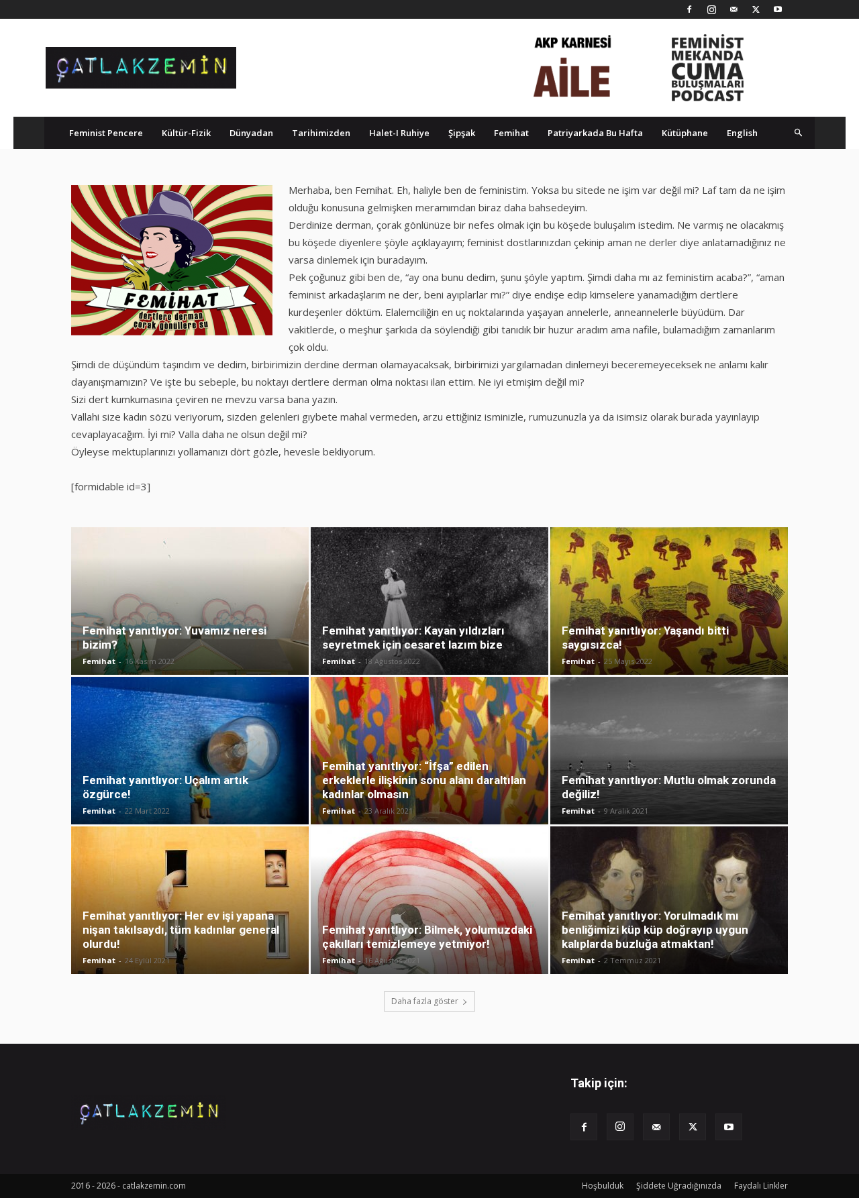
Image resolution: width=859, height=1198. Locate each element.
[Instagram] (711, 9)
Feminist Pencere (106, 133)
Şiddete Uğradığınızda (678, 1185)
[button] (798, 132)
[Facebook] (689, 9)
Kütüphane (685, 133)
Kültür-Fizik (186, 133)
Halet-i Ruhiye (399, 133)
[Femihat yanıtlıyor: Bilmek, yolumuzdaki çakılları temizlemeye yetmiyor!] (429, 900)
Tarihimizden (321, 133)
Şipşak (461, 133)
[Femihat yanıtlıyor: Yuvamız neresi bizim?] (190, 601)
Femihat (511, 133)
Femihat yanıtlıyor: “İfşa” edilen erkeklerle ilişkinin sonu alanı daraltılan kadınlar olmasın (424, 780)
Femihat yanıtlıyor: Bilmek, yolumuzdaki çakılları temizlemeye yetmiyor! (427, 936)
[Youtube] (778, 9)
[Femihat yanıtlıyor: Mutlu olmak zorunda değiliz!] (669, 750)
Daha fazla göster (424, 1001)
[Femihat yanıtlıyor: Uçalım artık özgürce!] (190, 750)
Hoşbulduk (602, 1185)
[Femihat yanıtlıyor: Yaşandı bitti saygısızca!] (669, 601)
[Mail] (733, 9)
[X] (756, 9)
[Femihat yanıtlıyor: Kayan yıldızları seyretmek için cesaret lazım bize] (429, 601)
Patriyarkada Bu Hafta (595, 133)
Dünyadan (251, 133)
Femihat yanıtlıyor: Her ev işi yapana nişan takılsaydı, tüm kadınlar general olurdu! (181, 929)
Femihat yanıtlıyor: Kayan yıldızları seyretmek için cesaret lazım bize (413, 637)
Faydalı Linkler (761, 1185)
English (742, 133)
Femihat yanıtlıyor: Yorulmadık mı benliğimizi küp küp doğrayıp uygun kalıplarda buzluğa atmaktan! (655, 929)
